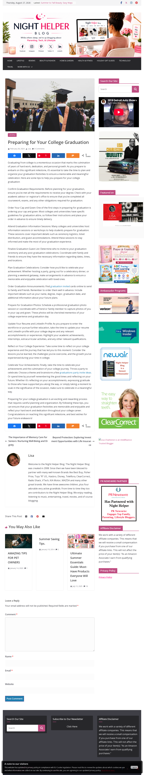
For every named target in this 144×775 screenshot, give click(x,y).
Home (9, 60)
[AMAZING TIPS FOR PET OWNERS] (18, 535)
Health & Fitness (85, 60)
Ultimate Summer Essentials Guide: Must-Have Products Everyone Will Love (79, 566)
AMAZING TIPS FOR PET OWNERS (17, 557)
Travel (10, 67)
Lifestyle (20, 60)
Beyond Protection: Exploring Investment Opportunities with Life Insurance (71, 441)
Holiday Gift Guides (106, 60)
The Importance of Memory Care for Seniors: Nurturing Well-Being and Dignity (28, 441)
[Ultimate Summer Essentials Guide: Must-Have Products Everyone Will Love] (81, 535)
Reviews (32, 60)
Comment (11, 614)
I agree (134, 767)
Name (9, 656)
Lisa (29, 149)
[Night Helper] (72, 14)
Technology (124, 60)
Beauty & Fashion (47, 60)
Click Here (72, 726)
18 (87, 586)
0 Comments (39, 149)
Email (9, 670)
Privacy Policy (105, 577)
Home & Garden (67, 60)
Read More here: (108, 770)
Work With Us (24, 67)
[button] (31, 67)
